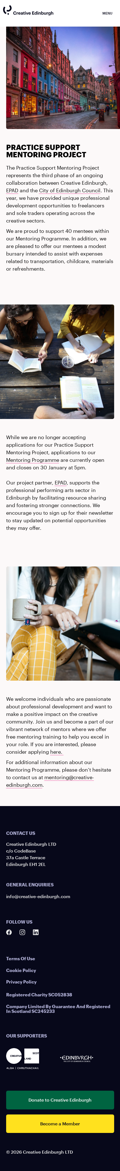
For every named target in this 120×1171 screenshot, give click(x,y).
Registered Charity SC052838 (39, 994)
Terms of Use (20, 958)
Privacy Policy (21, 981)
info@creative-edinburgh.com (38, 896)
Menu (107, 13)
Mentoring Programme (32, 460)
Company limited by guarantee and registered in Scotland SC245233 (58, 1009)
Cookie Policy (21, 970)
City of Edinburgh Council (69, 190)
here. (57, 752)
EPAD (12, 190)
